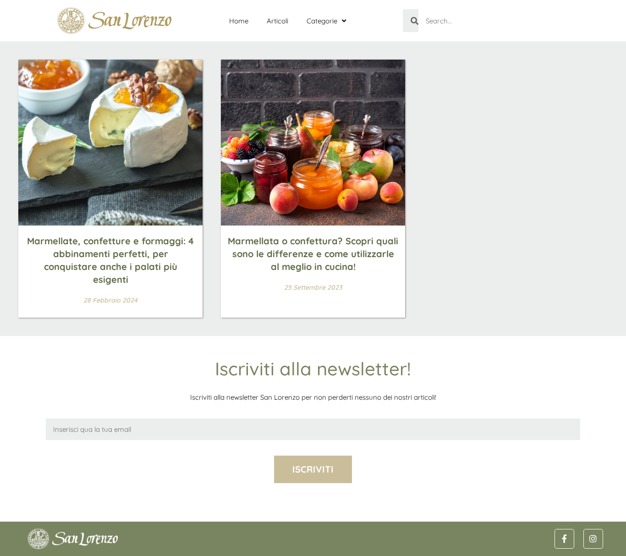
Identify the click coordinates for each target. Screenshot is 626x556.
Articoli (277, 21)
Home (238, 21)
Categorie (322, 21)
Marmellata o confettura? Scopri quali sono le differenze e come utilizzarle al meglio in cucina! (313, 253)
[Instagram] (593, 539)
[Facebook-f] (564, 539)
